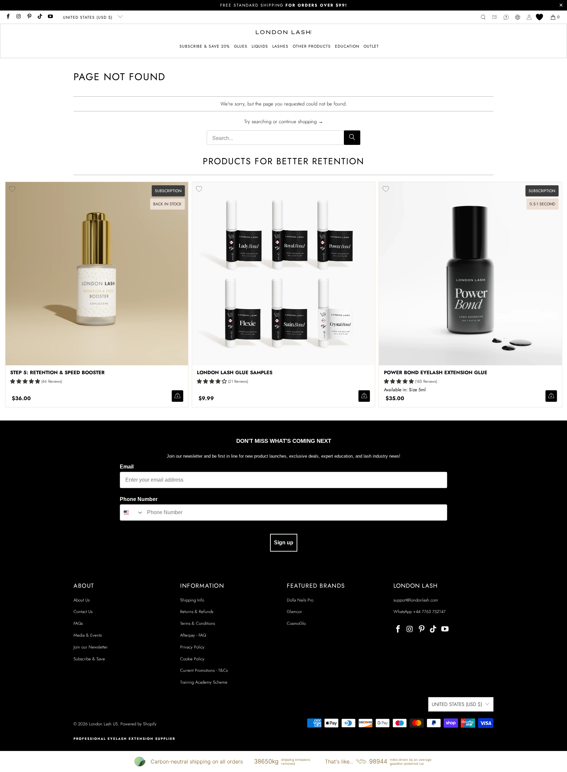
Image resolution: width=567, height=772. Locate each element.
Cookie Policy (192, 659)
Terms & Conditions (197, 623)
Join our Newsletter (91, 647)
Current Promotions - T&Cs (204, 670)
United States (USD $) (88, 17)
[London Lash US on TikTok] (39, 17)
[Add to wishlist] (199, 189)
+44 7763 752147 (429, 611)
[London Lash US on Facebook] (7, 17)
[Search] (352, 137)
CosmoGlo (296, 623)
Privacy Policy (192, 647)
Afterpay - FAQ (193, 635)
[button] (240, 46)
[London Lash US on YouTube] (50, 17)
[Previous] (17, 294)
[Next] (550, 294)
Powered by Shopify (138, 724)
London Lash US (103, 724)
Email (127, 466)
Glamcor (294, 611)
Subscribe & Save (89, 659)
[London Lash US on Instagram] (18, 17)
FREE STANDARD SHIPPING (283, 5)
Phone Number (139, 499)
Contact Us (83, 611)
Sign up (283, 542)
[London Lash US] (283, 32)
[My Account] (529, 17)
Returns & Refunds (196, 611)
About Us (82, 600)
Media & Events (88, 635)
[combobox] (132, 512)
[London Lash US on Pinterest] (29, 17)
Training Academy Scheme (203, 682)
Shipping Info (192, 600)
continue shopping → (301, 121)
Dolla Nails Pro (300, 600)
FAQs (78, 623)
